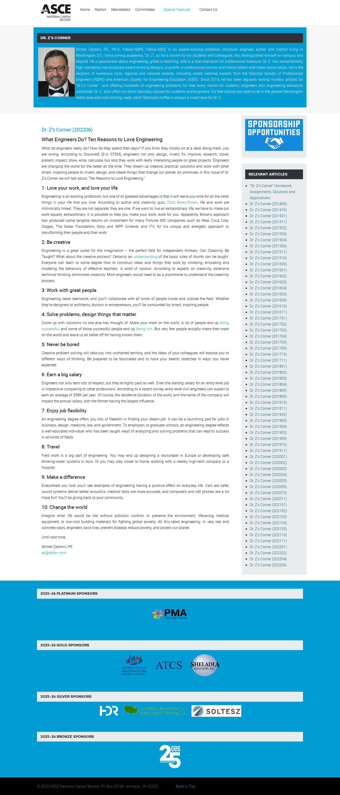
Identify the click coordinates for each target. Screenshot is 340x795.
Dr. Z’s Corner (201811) (268, 408)
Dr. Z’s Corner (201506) (268, 245)
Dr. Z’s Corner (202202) (268, 552)
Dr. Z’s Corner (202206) (67, 129)
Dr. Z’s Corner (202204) (268, 558)
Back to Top (185, 786)
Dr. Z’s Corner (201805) (268, 390)
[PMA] (170, 613)
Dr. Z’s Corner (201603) (268, 282)
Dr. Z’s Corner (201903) (268, 420)
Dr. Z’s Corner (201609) (268, 300)
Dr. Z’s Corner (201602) (268, 276)
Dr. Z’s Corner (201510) (268, 257)
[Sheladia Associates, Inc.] (204, 664)
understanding (145, 256)
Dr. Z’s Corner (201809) (268, 396)
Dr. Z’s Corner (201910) (268, 444)
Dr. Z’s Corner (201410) (268, 209)
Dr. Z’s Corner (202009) (268, 486)
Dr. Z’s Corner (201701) (268, 318)
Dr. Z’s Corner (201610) (268, 306)
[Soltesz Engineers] (216, 710)
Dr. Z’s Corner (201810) (268, 402)
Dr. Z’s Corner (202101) (268, 504)
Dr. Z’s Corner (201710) (268, 354)
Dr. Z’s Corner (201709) (268, 348)
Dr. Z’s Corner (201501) (268, 215)
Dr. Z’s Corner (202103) (268, 516)
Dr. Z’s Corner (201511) (268, 251)
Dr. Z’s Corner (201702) (268, 324)
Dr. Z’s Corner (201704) (268, 336)
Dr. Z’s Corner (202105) (268, 528)
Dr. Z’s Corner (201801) (268, 366)
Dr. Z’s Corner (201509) (268, 263)
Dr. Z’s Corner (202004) (268, 474)
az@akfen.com (54, 552)
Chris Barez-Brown (182, 202)
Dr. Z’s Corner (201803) (268, 378)
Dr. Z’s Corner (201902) (268, 414)
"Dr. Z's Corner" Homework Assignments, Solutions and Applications (272, 191)
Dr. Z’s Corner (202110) (268, 534)
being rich (144, 328)
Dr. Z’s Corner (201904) (268, 426)
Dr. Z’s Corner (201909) (268, 438)
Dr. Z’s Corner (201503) (268, 233)
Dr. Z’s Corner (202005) (268, 480)
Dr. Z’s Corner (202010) (268, 492)
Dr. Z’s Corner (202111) (268, 540)
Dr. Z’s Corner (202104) (268, 522)
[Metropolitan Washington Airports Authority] (134, 664)
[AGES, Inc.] (155, 710)
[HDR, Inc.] (109, 710)
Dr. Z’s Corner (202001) (268, 456)
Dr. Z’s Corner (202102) (268, 510)
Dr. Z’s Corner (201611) (268, 312)
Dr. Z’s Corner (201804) (268, 384)
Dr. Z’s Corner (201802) (268, 372)
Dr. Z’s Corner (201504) (268, 239)
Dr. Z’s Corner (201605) (268, 294)
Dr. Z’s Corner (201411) (268, 221)
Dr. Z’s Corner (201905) (268, 432)
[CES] (170, 756)
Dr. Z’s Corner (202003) (268, 468)
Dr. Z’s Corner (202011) (268, 498)
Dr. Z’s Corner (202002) (268, 462)
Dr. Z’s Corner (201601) (268, 269)
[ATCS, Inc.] (168, 664)
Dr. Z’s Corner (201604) (268, 288)
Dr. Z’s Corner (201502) (268, 227)
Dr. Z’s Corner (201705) (268, 342)
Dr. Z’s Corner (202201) (268, 546)
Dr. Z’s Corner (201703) (268, 330)
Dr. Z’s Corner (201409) (268, 203)
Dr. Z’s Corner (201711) (268, 360)
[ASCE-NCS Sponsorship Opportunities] (274, 134)
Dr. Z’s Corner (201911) (268, 450)
